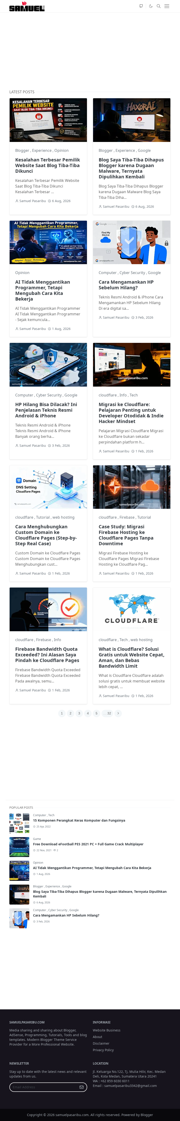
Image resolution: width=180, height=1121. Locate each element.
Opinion (61, 150)
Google (144, 150)
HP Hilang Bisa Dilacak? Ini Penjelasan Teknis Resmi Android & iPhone (46, 410)
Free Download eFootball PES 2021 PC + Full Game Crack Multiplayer (88, 844)
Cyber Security (133, 272)
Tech (134, 395)
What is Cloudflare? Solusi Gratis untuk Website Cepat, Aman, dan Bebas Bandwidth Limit (132, 657)
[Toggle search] (158, 6)
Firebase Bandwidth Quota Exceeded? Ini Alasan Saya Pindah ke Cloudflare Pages (47, 654)
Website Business (106, 1030)
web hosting (63, 517)
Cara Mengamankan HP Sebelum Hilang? (126, 285)
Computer (108, 272)
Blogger (22, 150)
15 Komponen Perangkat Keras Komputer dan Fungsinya (79, 820)
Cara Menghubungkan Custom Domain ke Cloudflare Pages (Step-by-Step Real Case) (46, 535)
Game (37, 839)
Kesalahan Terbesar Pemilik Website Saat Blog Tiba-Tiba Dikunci (47, 165)
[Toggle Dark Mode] (150, 6)
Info (124, 395)
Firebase (127, 517)
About (97, 1037)
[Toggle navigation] (167, 6)
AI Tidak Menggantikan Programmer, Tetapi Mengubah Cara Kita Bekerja (42, 290)
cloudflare (108, 395)
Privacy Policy (103, 1050)
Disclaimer (101, 1043)
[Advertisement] (90, 51)
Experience (42, 150)
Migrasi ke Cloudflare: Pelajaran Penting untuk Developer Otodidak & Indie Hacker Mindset (131, 412)
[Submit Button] (81, 1087)
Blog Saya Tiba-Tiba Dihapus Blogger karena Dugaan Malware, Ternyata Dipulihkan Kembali (131, 168)
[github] (141, 6)
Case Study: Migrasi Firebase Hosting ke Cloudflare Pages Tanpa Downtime (126, 535)
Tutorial (43, 517)
